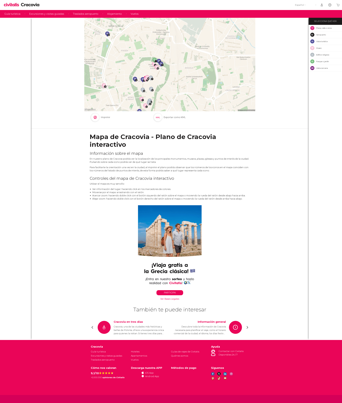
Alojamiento (114, 13)
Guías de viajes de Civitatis (185, 351)
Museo (319, 48)
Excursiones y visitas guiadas (46, 13)
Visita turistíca (322, 41)
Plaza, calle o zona (324, 28)
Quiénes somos (179, 356)
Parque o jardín (322, 61)
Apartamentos (139, 356)
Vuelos (135, 13)
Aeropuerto (321, 35)
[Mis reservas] (322, 5)
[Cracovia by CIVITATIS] (12, 5)
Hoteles (135, 351)
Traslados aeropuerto (85, 13)
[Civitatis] (97, 399)
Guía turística (12, 13)
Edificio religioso (322, 55)
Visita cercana (322, 68)
